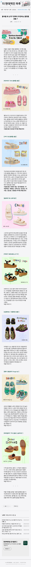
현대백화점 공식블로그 (10, 542)
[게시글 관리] (10, 506)
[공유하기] (8, 506)
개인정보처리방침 (23, 562)
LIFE (11, 21)
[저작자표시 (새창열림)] (17, 506)
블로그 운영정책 (16, 562)
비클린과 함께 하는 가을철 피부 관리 (10, 524)
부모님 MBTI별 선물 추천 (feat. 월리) (10, 533)
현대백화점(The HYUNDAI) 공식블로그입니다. (12, 544)
